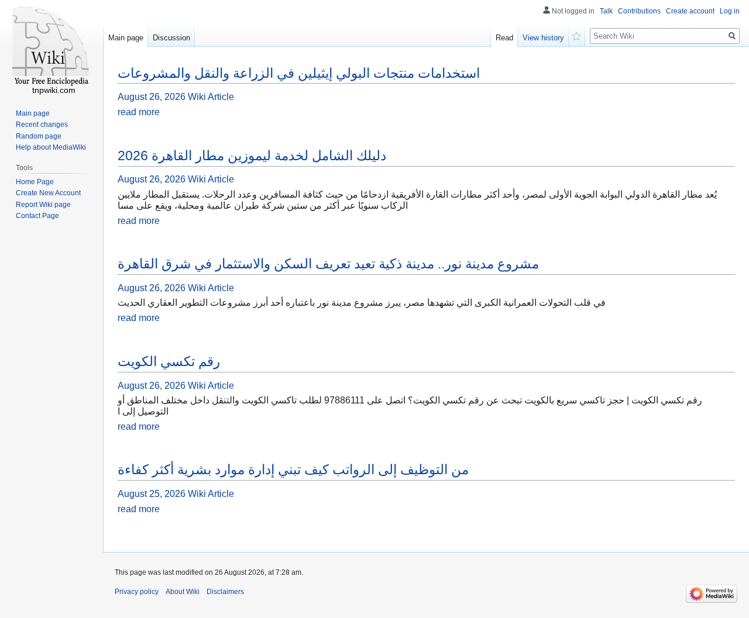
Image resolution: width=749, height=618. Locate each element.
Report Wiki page (43, 205)
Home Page (35, 182)
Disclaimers (225, 592)
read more (139, 112)
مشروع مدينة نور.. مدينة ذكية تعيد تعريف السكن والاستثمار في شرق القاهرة (328, 263)
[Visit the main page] (51, 47)
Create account (690, 11)
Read (504, 37)
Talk (606, 11)
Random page (38, 136)
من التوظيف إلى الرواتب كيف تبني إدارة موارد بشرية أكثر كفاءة (293, 469)
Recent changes (42, 124)
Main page (125, 37)
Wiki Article (211, 97)
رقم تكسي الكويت (169, 361)
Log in (730, 11)
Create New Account (48, 193)
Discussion (171, 37)
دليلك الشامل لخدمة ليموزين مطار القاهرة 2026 (252, 155)
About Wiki (183, 592)
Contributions (639, 11)
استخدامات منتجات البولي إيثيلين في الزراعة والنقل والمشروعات (299, 73)
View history (543, 37)
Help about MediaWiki (51, 147)
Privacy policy (137, 592)
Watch (577, 35)
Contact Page (37, 216)
